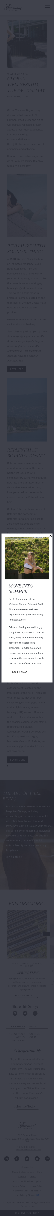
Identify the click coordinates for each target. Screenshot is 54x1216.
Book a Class (19, 672)
